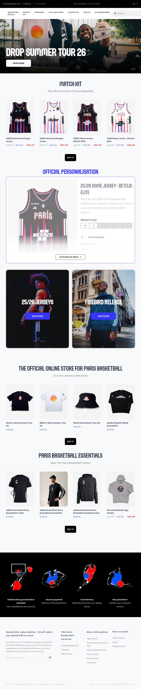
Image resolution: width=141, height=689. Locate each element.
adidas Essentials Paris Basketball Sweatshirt (51, 511)
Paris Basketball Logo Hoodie (117, 511)
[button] (132, 69)
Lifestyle (73, 12)
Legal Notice (92, 638)
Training (39, 12)
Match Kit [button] (26, 13)
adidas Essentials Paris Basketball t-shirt (17, 511)
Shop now (18, 63)
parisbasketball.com (12, 3)
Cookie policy (92, 658)
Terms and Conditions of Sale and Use (118, 684)
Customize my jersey (69, 257)
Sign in (115, 642)
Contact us (91, 662)
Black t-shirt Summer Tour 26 (19, 424)
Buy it (70, 157)
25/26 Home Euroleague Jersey (18, 140)
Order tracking (118, 638)
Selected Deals (13, 13)
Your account (120, 631)
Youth (86, 12)
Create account (118, 646)
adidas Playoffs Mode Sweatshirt (117, 424)
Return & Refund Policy (97, 650)
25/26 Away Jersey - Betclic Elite (121, 140)
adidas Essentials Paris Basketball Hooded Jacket (86, 511)
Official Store (66, 654)
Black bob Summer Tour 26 (86, 422)
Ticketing (27, 3)
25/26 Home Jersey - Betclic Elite (83, 140)
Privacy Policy (93, 654)
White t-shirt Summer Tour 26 (53, 424)
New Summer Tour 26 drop (79, 4)
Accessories (102, 12)
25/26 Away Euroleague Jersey (51, 140)
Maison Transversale (55, 684)
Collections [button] (56, 12)
